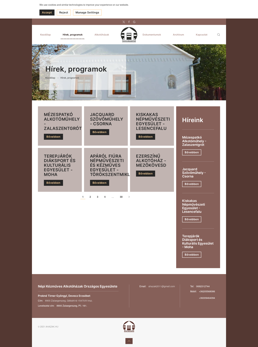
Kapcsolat (201, 34)
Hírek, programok (73, 34)
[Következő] (129, 197)
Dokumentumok (152, 34)
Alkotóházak (102, 34)
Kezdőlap (45, 34)
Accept (47, 12)
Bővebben (53, 136)
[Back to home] (129, 34)
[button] (218, 34)
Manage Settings (87, 12)
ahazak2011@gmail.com (161, 286)
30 (121, 196)
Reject (63, 12)
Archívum (178, 34)
